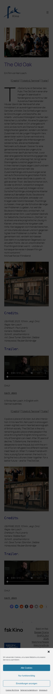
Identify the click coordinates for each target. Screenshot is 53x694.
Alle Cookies (26, 668)
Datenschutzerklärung (29, 690)
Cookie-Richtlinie (12, 690)
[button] (48, 651)
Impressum (43, 690)
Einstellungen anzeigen (26, 683)
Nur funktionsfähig (26, 675)
